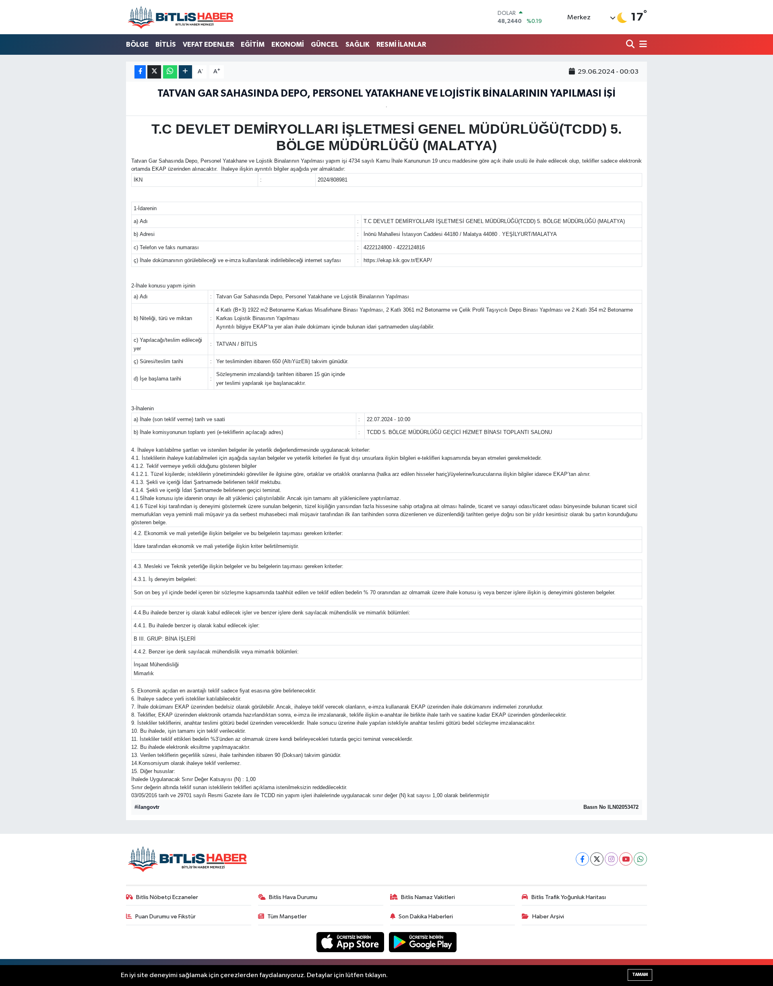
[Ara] (631, 45)
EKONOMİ (287, 44)
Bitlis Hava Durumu (293, 897)
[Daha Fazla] (185, 72)
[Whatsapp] (640, 859)
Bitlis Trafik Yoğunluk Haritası (568, 897)
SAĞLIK (357, 44)
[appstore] (351, 941)
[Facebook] (582, 859)
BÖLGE (137, 44)
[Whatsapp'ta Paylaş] (170, 72)
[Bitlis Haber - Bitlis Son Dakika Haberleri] (180, 17)
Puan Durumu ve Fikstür (165, 917)
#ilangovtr (146, 807)
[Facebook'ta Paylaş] (140, 72)
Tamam (640, 974)
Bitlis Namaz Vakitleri (428, 897)
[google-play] (423, 941)
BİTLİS (165, 44)
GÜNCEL (325, 44)
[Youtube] (625, 859)
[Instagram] (611, 859)
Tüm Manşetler (287, 917)
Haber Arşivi (548, 917)
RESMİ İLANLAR (401, 44)
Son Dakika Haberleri (426, 917)
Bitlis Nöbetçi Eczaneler (167, 897)
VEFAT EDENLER (208, 44)
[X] (597, 859)
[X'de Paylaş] (154, 72)
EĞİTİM (253, 44)
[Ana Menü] (641, 45)
